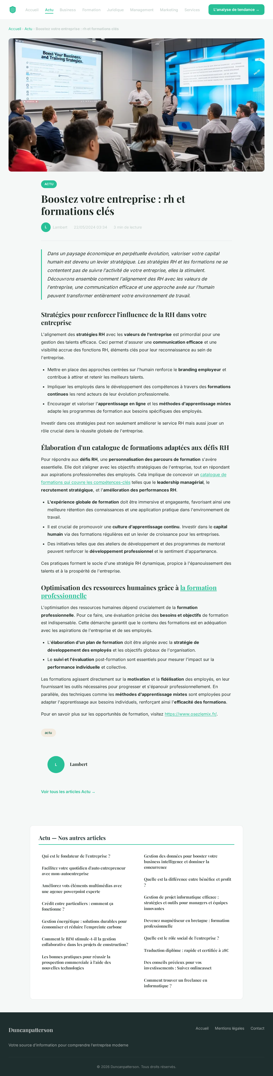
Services (192, 9)
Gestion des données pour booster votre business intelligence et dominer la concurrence (181, 861)
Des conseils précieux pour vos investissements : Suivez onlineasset (177, 965)
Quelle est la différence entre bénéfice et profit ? (187, 881)
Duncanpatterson (31, 1029)
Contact (257, 1028)
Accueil (32, 9)
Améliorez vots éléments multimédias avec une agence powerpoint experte (82, 888)
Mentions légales (229, 1028)
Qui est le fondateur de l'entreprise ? (76, 856)
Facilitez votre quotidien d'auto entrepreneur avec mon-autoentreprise (84, 870)
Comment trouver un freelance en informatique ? (175, 982)
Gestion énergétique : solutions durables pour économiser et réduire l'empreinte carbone (84, 924)
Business (68, 9)
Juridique (115, 9)
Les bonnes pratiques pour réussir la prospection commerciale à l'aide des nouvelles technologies (76, 962)
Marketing (169, 9)
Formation (91, 9)
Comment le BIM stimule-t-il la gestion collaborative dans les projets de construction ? (85, 941)
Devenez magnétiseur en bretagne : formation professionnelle (186, 923)
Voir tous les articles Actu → (68, 791)
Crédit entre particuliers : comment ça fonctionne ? (77, 906)
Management (142, 9)
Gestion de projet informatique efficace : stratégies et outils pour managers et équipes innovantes (186, 902)
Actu (49, 9)
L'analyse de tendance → (236, 9)
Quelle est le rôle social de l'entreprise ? (181, 938)
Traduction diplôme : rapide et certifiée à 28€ (186, 950)
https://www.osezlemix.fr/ (190, 714)
